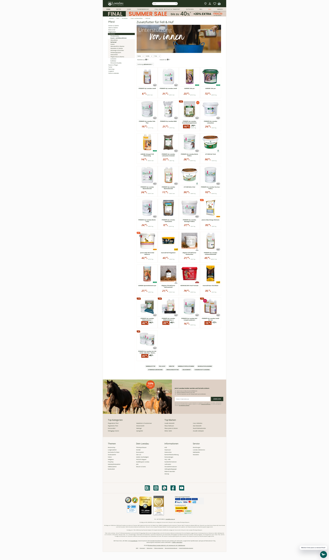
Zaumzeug (111, 69)
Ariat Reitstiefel (197, 426)
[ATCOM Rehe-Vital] (189, 175)
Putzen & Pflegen (113, 65)
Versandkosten (134, 541)
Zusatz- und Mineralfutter (118, 38)
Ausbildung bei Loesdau (142, 462)
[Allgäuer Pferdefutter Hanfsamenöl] (168, 274)
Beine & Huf (111, 30)
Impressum (167, 450)
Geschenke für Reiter (113, 452)
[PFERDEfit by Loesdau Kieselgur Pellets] (189, 208)
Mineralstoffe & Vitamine (117, 46)
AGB (165, 447)
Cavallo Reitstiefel (169, 423)
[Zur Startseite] (116, 3)
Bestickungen (196, 447)
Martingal (139, 428)
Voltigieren (111, 459)
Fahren (110, 457)
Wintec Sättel (168, 431)
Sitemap (166, 474)
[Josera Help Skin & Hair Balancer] (147, 241)
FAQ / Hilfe (167, 459)
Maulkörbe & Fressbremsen (144, 423)
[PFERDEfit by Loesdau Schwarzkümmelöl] (210, 241)
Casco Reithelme (197, 423)
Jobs (137, 464)
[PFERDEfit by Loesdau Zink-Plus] (147, 109)
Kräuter (113, 44)
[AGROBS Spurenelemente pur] (147, 274)
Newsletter (196, 454)
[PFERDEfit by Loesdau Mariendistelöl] (147, 175)
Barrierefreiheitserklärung (171, 454)
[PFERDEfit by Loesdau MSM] (168, 109)
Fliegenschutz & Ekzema (117, 56)
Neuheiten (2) (141, 59)
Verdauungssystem (116, 52)
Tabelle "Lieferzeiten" (177, 542)
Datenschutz (168, 452)
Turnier (110, 67)
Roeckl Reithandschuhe (199, 428)
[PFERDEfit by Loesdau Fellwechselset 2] (168, 306)
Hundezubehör (112, 454)
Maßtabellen (196, 452)
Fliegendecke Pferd (113, 423)
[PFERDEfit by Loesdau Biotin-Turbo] (147, 208)
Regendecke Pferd (113, 426)
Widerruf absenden (169, 471)
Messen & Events (141, 466)
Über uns (138, 454)
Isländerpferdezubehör (114, 464)
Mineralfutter (114, 40)
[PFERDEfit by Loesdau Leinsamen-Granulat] (168, 142)
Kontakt (138, 450)
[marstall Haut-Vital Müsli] (210, 274)
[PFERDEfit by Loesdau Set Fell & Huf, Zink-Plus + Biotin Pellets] (147, 339)
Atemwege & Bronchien (117, 50)
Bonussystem (140, 452)
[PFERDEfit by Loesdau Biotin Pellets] (189, 142)
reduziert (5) (163, 59)
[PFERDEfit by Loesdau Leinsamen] (210, 109)
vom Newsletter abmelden (184, 405)
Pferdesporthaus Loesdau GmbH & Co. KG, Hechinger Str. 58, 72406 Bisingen (166, 545)
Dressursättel (111, 428)
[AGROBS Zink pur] (189, 76)
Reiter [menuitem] (118, 9)
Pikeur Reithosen (169, 426)
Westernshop (111, 447)
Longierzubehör (112, 450)
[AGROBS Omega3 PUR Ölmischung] (147, 142)
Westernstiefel (140, 426)
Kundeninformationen (170, 462)
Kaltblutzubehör (112, 466)
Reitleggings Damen (113, 431)
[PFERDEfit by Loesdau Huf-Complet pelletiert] (189, 306)
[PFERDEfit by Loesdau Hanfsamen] (168, 208)
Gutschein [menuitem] (189, 9)
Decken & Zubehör (113, 25)
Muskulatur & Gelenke (117, 48)
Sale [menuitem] (209, 9)
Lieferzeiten (167, 464)
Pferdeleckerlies (114, 36)
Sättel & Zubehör (113, 27)
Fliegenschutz (112, 32)
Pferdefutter (111, 34)
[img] (219, 4)
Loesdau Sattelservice (199, 450)
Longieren (111, 71)
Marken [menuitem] (220, 9)
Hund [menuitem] (129, 9)
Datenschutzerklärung (206, 404)
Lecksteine (113, 59)
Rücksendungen (168, 457)
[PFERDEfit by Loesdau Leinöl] (147, 76)
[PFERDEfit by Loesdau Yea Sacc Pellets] (210, 175)
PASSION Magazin (141, 459)
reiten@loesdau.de (170, 519)
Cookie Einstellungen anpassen (186, 548)
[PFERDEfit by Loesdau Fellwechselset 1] (147, 306)
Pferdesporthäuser (141, 447)
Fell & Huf (113, 42)
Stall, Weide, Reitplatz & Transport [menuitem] (167, 9)
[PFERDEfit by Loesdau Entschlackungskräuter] (189, 109)
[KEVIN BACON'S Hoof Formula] (189, 274)
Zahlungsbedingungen (170, 469)
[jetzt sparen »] (164, 16)
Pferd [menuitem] (108, 9)
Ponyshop (110, 462)
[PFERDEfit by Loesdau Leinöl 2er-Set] (210, 306)
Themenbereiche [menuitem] (143, 9)
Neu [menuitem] (201, 9)
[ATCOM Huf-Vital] (210, 142)
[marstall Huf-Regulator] (168, 241)
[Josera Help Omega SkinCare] (210, 208)
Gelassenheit (114, 54)
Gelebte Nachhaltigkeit (142, 457)
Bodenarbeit (111, 469)
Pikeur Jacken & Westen (171, 428)
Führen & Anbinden (113, 73)
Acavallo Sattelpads (198, 431)
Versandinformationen (170, 466)
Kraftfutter (113, 61)
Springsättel (139, 431)
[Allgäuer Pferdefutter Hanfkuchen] (189, 241)
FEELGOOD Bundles (116, 63)
